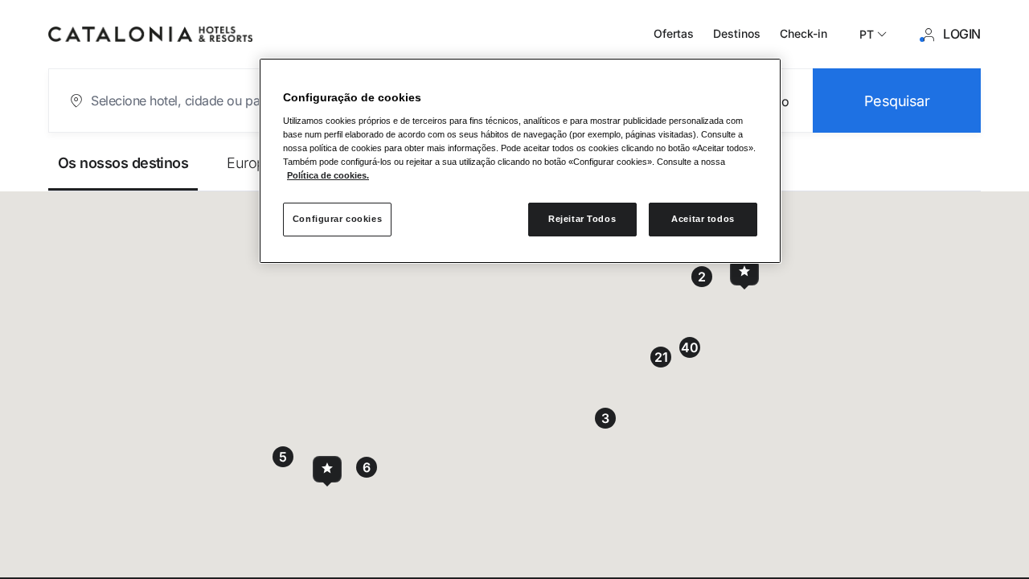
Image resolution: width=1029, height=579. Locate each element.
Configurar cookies (337, 219)
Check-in (803, 33)
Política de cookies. (328, 175)
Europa (250, 162)
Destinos (736, 33)
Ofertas (674, 33)
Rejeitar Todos (582, 219)
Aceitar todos (702, 219)
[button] (744, 272)
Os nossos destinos (123, 162)
